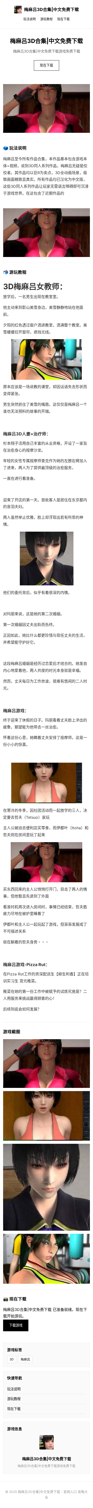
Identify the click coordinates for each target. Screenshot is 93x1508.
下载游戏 (15, 1325)
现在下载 (63, 19)
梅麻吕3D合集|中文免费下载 (51, 9)
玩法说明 (29, 19)
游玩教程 (46, 19)
